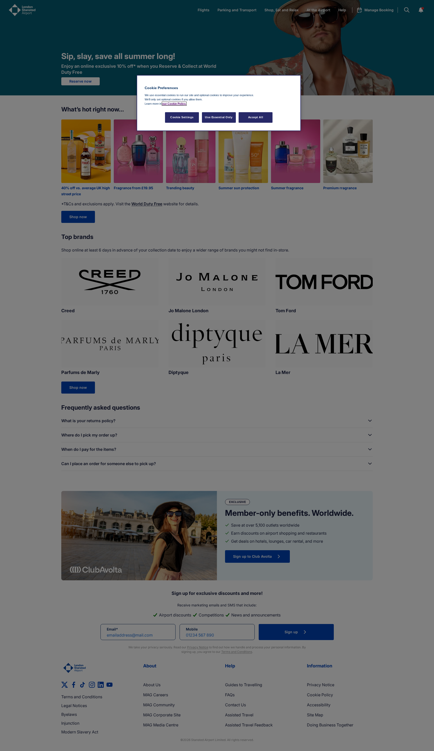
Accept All (255, 117)
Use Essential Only (218, 117)
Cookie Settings (182, 117)
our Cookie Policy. (174, 103)
